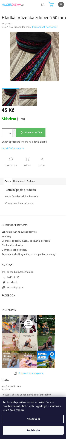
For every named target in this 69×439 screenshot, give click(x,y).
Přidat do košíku (33, 132)
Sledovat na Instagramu (31, 373)
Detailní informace (11, 148)
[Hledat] (42, 4)
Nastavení (33, 419)
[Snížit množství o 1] (14, 135)
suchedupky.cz (15, 287)
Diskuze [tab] (31, 181)
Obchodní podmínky (12, 245)
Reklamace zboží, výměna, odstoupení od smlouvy (29, 254)
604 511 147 (13, 277)
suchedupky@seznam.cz (20, 272)
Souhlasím (33, 430)
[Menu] (61, 4)
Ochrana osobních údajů (14, 250)
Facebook (12, 282)
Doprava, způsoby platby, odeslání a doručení (26, 241)
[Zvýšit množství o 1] (14, 131)
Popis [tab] (8, 181)
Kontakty (6, 236)
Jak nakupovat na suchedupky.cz (19, 232)
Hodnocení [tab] (19, 181)
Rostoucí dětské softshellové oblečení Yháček (26, 395)
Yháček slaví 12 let (11, 386)
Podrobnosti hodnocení (44, 27)
